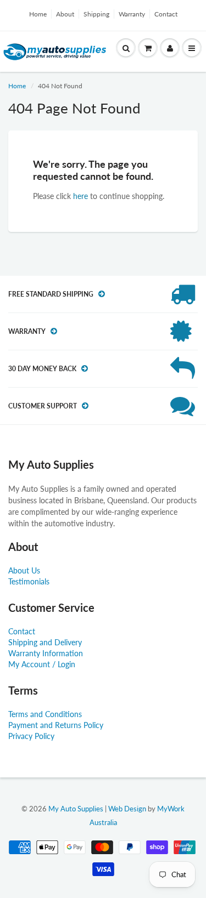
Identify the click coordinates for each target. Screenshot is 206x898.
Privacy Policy (31, 736)
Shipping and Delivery (45, 642)
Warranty (132, 14)
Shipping (96, 14)
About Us (24, 570)
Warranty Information (45, 653)
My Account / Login (41, 664)
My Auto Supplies (75, 808)
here (80, 196)
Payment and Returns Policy (55, 725)
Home (38, 14)
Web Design (127, 808)
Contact (165, 14)
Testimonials (28, 581)
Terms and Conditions (45, 714)
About (65, 14)
